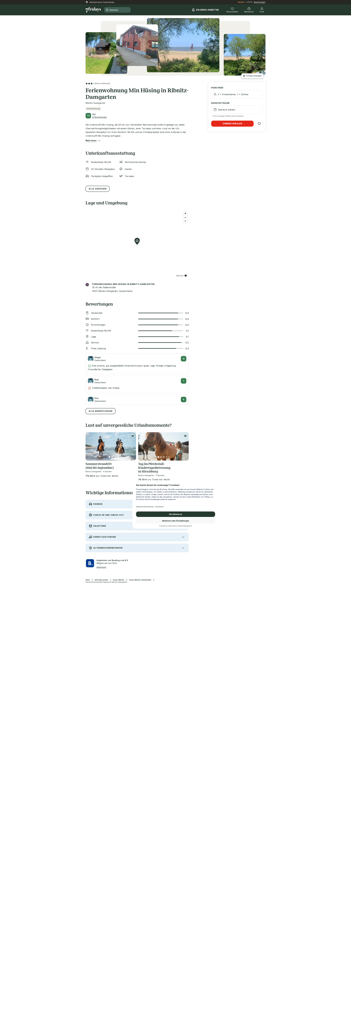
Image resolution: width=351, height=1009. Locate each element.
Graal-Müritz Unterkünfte (140, 580)
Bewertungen (259, 2)
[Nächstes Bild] (131, 446)
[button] (91, 140)
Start (88, 580)
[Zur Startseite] (93, 10)
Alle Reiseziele (101, 580)
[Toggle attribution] (185, 275)
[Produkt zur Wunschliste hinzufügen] (132, 436)
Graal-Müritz (118, 580)
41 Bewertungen (99, 117)
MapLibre (179, 275)
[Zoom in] (185, 213)
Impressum (101, 567)
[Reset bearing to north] (185, 221)
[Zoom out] (185, 217)
